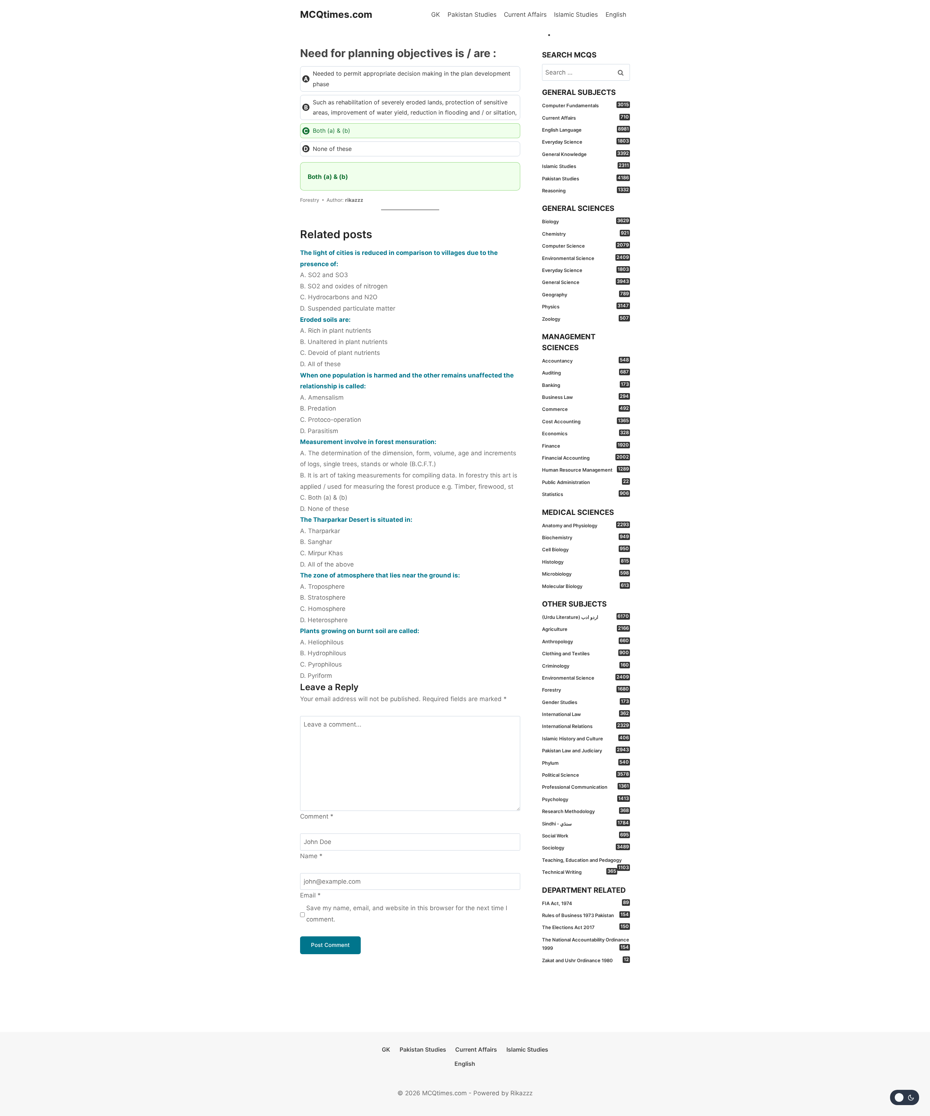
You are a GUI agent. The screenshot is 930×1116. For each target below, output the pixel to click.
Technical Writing (579, 871)
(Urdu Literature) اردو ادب (585, 616)
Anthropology (585, 641)
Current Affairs (525, 14)
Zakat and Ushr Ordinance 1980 (585, 960)
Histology (585, 561)
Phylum (585, 762)
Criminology (585, 665)
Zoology (585, 318)
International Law (585, 714)
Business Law (585, 396)
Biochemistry (585, 537)
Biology (585, 221)
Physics (585, 306)
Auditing (585, 372)
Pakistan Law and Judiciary (585, 750)
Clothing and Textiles (585, 653)
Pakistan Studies (472, 14)
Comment (316, 816)
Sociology (585, 847)
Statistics (585, 494)
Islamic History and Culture (585, 738)
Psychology (585, 799)
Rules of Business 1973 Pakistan (585, 915)
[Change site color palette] (904, 1097)
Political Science (585, 774)
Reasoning (585, 190)
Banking (585, 384)
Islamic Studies (576, 14)
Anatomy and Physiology (585, 525)
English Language (585, 129)
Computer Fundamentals (585, 105)
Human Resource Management (585, 469)
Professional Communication (585, 786)
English (616, 14)
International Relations (585, 726)
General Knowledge (585, 154)
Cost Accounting (585, 421)
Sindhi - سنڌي (585, 823)
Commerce (585, 408)
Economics (585, 433)
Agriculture (585, 628)
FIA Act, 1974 (585, 903)
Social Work (585, 835)
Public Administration (585, 482)
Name (311, 856)
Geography (585, 294)
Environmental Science (585, 258)
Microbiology (585, 573)
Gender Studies (585, 702)
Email (310, 895)
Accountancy (585, 360)
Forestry (585, 689)
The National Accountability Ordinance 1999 (585, 944)
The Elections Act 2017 (585, 927)
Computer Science (585, 245)
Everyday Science (585, 141)
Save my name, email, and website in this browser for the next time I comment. (406, 913)
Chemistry (585, 233)
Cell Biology (585, 549)
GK (435, 14)
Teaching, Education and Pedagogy (585, 861)
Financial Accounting (585, 457)
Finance (585, 445)
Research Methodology (585, 811)
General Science (585, 282)
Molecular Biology (585, 586)
